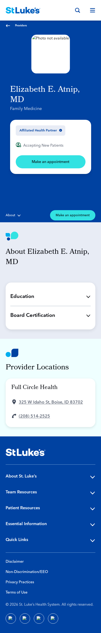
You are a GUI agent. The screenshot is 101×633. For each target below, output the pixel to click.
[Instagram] (53, 618)
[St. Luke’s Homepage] (26, 452)
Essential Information (26, 523)
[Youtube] (39, 618)
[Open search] (77, 10)
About (10, 215)
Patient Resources (23, 508)
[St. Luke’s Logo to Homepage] (23, 10)
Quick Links (17, 539)
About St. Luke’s (21, 476)
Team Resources (21, 492)
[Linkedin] (25, 618)
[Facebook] (11, 618)
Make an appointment (50, 162)
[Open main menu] (90, 10)
